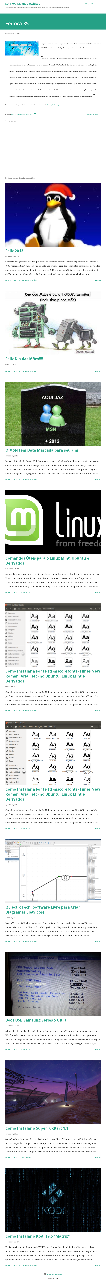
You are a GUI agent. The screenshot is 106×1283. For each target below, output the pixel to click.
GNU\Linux (28, 114)
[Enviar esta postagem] (35, 114)
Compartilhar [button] (92, 114)
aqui (29, 105)
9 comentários (24, 593)
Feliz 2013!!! (15, 250)
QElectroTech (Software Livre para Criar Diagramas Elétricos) (42, 910)
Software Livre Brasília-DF (23, 3)
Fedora (20, 114)
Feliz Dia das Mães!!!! (24, 358)
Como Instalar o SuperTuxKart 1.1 (36, 1128)
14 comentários (25, 1158)
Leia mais (97, 280)
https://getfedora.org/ (53, 105)
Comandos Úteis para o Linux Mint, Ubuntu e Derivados (47, 561)
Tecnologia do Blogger (54, 1274)
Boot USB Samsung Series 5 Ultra (36, 1020)
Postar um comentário (28, 280)
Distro (14, 114)
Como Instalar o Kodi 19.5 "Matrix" (37, 1236)
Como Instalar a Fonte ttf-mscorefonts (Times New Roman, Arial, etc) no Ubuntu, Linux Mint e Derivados (52, 676)
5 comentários (24, 1050)
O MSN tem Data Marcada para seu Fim (41, 450)
